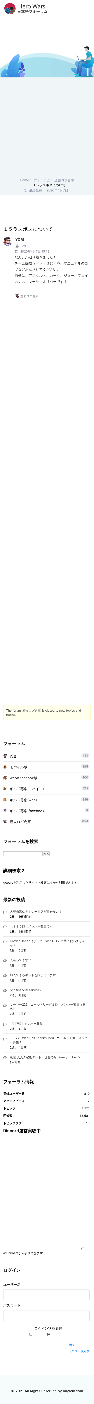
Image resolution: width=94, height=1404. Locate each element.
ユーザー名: (12, 1285)
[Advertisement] (47, 129)
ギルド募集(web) (23, 800)
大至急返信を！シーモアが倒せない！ (36, 911)
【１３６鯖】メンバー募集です (31, 926)
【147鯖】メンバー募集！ (28, 1023)
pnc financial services (25, 990)
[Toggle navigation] (88, 8)
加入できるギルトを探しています (33, 975)
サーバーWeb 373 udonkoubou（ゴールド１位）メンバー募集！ (48, 1040)
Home (24, 180)
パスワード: (12, 1305)
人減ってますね (20, 960)
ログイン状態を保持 (48, 1331)
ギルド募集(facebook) (28, 811)
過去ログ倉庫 (64, 180)
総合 (13, 756)
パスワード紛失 (79, 1351)
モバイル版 (18, 767)
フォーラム (42, 180)
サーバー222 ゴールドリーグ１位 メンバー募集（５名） (47, 1006)
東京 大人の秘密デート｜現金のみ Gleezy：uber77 (45, 1057)
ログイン (76, 1337)
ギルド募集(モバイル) (27, 789)
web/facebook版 (23, 778)
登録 (71, 1345)
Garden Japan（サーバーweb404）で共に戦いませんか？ (47, 943)
